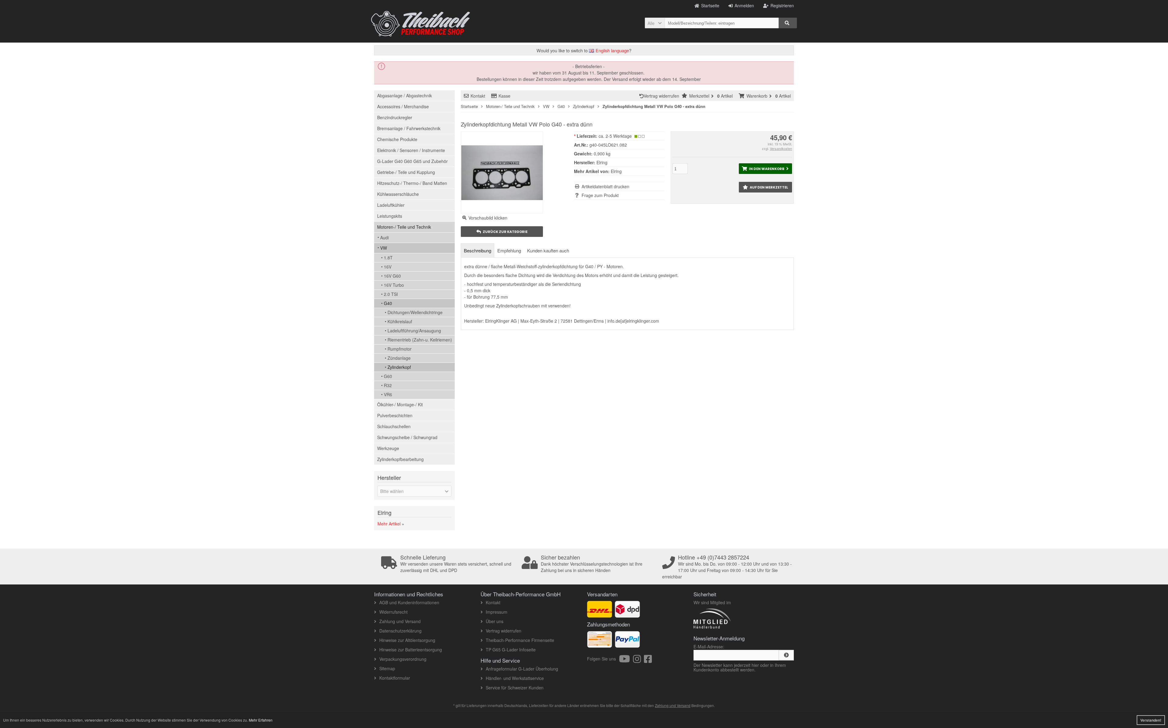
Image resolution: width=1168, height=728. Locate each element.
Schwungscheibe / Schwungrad (407, 437)
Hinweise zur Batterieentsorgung (410, 650)
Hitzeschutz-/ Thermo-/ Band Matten (412, 183)
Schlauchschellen (394, 426)
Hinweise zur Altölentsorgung (407, 640)
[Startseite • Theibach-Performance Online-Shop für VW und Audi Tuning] (420, 23)
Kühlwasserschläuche (398, 194)
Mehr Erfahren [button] (261, 720)
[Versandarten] (627, 614)
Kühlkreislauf (400, 321)
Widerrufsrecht (393, 612)
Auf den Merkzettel (765, 187)
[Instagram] (638, 660)
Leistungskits (389, 216)
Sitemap (387, 668)
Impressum (496, 612)
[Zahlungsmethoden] (627, 644)
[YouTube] (626, 660)
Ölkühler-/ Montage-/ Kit (400, 404)
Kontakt (478, 96)
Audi (384, 237)
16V (387, 267)
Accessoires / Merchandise (403, 106)
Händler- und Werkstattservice (515, 678)
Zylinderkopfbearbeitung (400, 459)
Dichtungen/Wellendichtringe (415, 312)
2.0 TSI (391, 294)
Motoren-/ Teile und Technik (404, 227)
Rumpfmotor (400, 349)
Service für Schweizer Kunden (515, 688)
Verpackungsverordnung (402, 659)
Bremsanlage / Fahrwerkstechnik (408, 128)
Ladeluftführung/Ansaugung (414, 331)
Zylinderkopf (399, 367)
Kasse (504, 96)
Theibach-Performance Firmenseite (520, 640)
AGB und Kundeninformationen (409, 602)
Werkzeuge (388, 448)
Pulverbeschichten (394, 415)
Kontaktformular (394, 678)
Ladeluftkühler (391, 205)
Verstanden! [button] (1150, 720)
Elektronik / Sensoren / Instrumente (411, 150)
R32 (388, 385)
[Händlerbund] (733, 628)
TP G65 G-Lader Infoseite (511, 650)
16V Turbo (394, 285)
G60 (388, 376)
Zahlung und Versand (400, 621)
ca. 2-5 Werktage (615, 136)
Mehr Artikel (389, 524)
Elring (616, 171)
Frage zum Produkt (600, 195)
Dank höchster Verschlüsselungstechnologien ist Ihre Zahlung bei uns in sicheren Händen (591, 563)
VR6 (388, 394)
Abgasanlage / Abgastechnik (404, 95)
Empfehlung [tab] (509, 250)
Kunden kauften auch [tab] (548, 250)
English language (611, 50)
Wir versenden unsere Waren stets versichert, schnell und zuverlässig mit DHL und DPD (455, 563)
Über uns (494, 621)
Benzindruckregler (394, 117)
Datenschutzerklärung (400, 631)
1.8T (388, 258)
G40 (388, 303)
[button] (655, 23)
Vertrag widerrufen (663, 96)
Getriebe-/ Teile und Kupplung (406, 172)
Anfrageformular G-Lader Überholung (522, 669)
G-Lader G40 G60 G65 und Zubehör (412, 161)
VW (383, 248)
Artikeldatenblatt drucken (605, 186)
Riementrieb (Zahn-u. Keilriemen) (420, 340)
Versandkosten (781, 148)
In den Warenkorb (765, 168)
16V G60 (392, 276)
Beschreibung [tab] (477, 250)
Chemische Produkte (397, 139)
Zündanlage (399, 358)
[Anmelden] (786, 655)
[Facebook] (648, 660)
